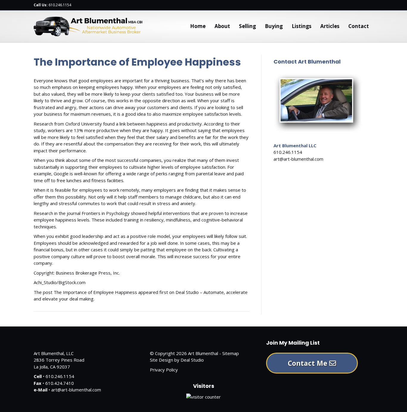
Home (198, 26)
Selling (247, 26)
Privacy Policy (164, 370)
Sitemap (230, 353)
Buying (274, 26)
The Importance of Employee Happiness (95, 292)
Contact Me (308, 363)
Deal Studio (192, 360)
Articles (329, 26)
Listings (301, 26)
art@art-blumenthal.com (298, 159)
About (222, 26)
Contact (358, 26)
